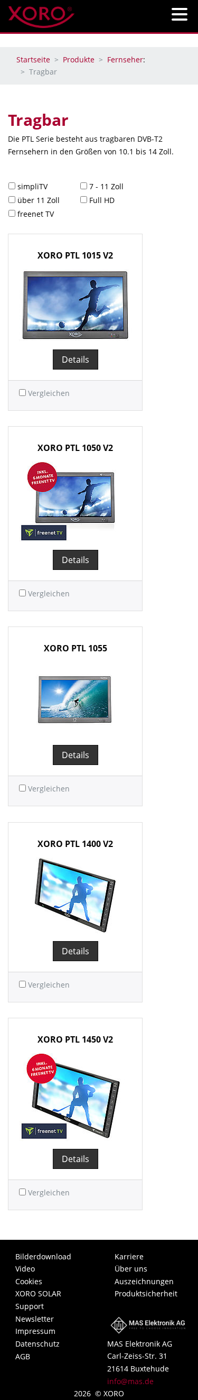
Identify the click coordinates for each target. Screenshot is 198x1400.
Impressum (35, 1331)
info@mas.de (130, 1381)
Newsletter (34, 1319)
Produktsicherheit (146, 1293)
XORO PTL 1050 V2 (75, 448)
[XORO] (41, 14)
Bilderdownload (43, 1256)
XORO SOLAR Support (38, 1299)
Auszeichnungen (144, 1281)
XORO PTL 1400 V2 (75, 844)
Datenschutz (37, 1344)
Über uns (131, 1269)
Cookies (28, 1281)
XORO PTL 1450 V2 (75, 1039)
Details (75, 359)
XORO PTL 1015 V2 (75, 255)
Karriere (129, 1256)
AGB (22, 1356)
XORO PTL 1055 (75, 648)
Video (25, 1269)
